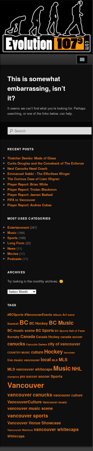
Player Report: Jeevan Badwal (30, 194)
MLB (55, 360)
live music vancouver (23, 360)
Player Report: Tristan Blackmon (32, 189)
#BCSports (15, 314)
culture (37, 352)
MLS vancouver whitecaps (29, 369)
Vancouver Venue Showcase (34, 423)
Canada (27, 336)
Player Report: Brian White (27, 184)
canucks (16, 343)
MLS (63, 359)
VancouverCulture (24, 402)
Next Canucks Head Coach (27, 168)
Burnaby (13, 337)
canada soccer (71, 337)
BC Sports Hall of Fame (70, 331)
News (11, 248)
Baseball (13, 323)
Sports (12, 237)
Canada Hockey (47, 337)
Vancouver (25, 385)
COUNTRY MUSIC (18, 352)
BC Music (61, 322)
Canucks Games (36, 344)
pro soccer (28, 376)
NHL (77, 368)
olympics (13, 376)
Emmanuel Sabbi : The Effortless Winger (38, 173)
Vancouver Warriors (20, 430)
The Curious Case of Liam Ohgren (33, 178)
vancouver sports (27, 415)
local (46, 359)
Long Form (15, 243)
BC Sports (45, 330)
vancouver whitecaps (56, 429)
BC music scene (21, 330)
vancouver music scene (30, 408)
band (71, 315)
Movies (12, 253)
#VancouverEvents (38, 314)
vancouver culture (68, 395)
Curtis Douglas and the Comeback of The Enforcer (45, 163)
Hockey (53, 351)
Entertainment (18, 227)
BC (23, 322)
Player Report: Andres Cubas (29, 205)
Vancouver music (55, 402)
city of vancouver (64, 344)
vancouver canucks (29, 394)
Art (64, 315)
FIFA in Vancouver (21, 199)
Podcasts (14, 258)
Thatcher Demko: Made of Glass (31, 158)
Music (12, 232)
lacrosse (69, 352)
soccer (44, 376)
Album (57, 315)
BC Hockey (38, 323)
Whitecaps (16, 436)
